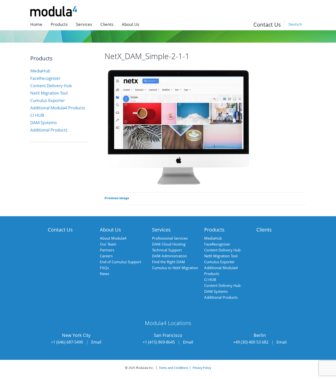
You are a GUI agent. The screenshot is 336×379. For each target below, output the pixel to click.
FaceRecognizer (45, 78)
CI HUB (37, 115)
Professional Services (170, 238)
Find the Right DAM (168, 261)
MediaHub (40, 71)
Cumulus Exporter (47, 100)
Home (36, 24)
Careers (106, 255)
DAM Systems (43, 122)
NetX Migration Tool (49, 93)
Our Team (108, 244)
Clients (106, 24)
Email (96, 342)
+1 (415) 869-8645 (159, 342)
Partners (107, 249)
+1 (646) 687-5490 (67, 342)
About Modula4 (113, 238)
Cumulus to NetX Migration (175, 267)
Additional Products (48, 130)
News (104, 273)
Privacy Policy (202, 368)
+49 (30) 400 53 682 (250, 342)
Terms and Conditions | (176, 368)
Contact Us (267, 24)
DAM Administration (169, 255)
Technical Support (167, 249)
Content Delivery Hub (51, 85)
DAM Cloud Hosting (168, 244)
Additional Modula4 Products (57, 108)
